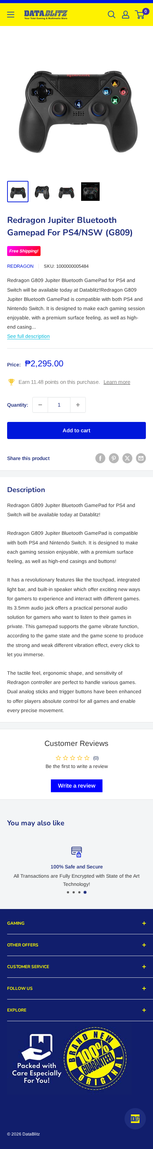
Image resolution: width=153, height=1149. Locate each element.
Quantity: (17, 405)
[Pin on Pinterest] (114, 458)
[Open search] (112, 15)
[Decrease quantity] (40, 404)
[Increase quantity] (77, 404)
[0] (140, 14)
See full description (28, 336)
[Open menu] (10, 14)
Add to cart (76, 430)
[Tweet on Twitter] (127, 458)
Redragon (20, 266)
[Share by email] (141, 458)
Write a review (76, 786)
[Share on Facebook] (100, 458)
